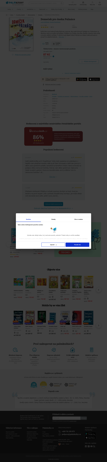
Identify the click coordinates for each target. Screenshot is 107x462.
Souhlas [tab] (28, 219)
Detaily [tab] (53, 219)
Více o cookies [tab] (78, 219)
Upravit (52, 244)
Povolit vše (77, 244)
